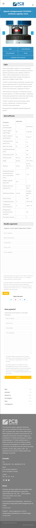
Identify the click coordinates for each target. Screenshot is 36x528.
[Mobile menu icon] (4, 4)
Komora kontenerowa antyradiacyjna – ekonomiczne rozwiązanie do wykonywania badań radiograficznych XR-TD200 (18, 511)
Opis (10, 56)
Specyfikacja (26, 56)
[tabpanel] (18, 36)
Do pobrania (10, 60)
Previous (4, 36)
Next (32, 36)
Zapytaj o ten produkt (18, 64)
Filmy (25, 60)
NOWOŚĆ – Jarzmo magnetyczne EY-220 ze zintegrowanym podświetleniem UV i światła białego (17, 519)
